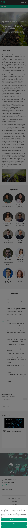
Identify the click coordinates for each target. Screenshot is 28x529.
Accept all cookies (14, 526)
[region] (14, 517)
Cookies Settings (14, 519)
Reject (14, 523)
